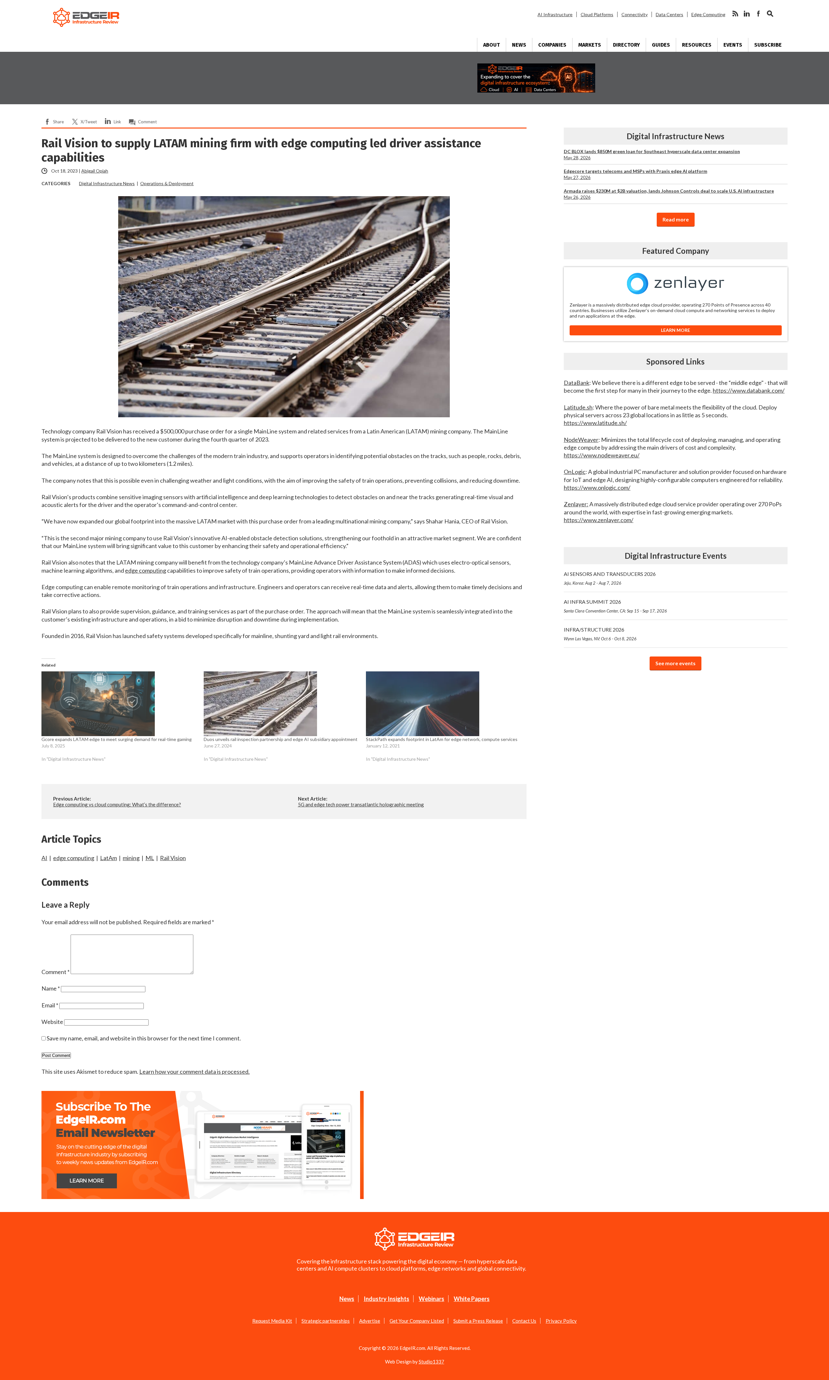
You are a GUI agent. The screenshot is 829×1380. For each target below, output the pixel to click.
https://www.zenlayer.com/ (598, 519)
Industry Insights (386, 1298)
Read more (676, 219)
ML (149, 857)
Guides (661, 45)
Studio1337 (431, 1361)
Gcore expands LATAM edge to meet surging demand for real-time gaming (116, 739)
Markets (589, 45)
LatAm (108, 857)
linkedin (747, 13)
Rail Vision (173, 857)
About (491, 45)
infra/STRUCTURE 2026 (600, 633)
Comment (147, 121)
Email (49, 1005)
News (519, 45)
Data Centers (669, 14)
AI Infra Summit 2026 (615, 606)
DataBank (576, 382)
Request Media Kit (272, 1321)
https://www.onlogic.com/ (597, 487)
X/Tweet (89, 121)
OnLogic (574, 471)
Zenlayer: (576, 504)
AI (44, 857)
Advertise (369, 1321)
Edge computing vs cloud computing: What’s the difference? (117, 804)
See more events (675, 663)
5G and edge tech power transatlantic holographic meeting (361, 804)
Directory (626, 45)
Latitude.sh (578, 407)
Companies (552, 45)
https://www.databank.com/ (749, 390)
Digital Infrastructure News (107, 183)
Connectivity (634, 14)
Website (52, 1021)
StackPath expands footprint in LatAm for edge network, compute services (441, 739)
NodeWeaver (581, 439)
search (770, 13)
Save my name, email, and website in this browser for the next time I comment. (144, 1038)
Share (58, 121)
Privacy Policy (561, 1321)
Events (732, 45)
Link (117, 121)
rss (735, 13)
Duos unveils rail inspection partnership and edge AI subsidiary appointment (281, 739)
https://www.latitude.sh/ (595, 422)
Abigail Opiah (94, 171)
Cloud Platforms (597, 14)
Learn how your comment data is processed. (194, 1071)
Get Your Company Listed (417, 1321)
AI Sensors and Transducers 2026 (610, 578)
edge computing (145, 570)
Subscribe (768, 45)
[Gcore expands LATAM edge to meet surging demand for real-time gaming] (119, 703)
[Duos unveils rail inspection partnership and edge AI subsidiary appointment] (281, 703)
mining (131, 857)
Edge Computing (708, 14)
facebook (758, 13)
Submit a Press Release (478, 1321)
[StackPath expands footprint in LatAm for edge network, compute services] (444, 703)
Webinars (431, 1298)
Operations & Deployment (167, 183)
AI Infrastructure (555, 14)
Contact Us (524, 1321)
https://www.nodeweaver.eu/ (602, 455)
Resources (696, 45)
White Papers (472, 1298)
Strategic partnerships (325, 1321)
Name (50, 988)
